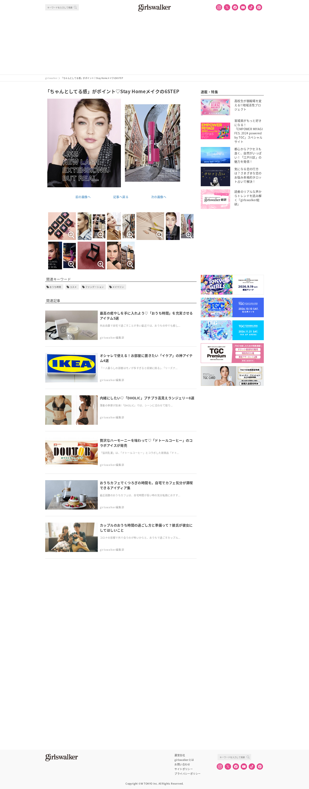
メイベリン (118, 286)
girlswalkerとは (184, 760)
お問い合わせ (182, 764)
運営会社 (179, 755)
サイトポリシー (183, 769)
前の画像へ (83, 197)
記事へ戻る (120, 197)
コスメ (73, 286)
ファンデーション (94, 286)
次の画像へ (158, 197)
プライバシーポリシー (187, 773)
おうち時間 (55, 286)
